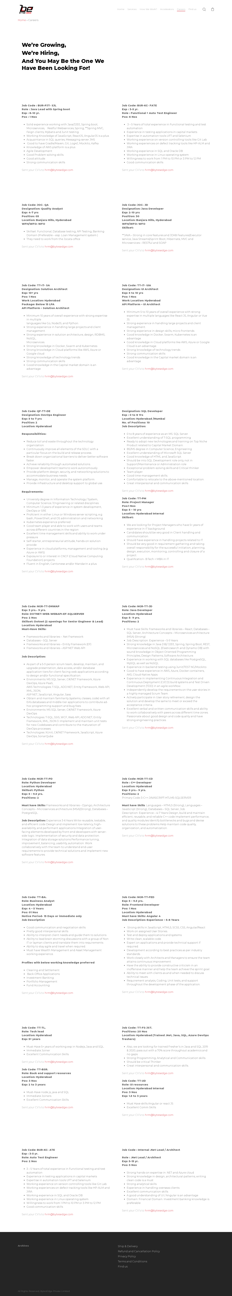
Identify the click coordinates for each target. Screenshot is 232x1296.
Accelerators (167, 9)
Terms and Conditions (132, 1261)
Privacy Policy (127, 1256)
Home (120, 9)
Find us (192, 9)
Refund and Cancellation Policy (139, 1251)
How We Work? (148, 9)
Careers (181, 9)
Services (132, 9)
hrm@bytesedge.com (59, 169)
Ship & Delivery (128, 1246)
